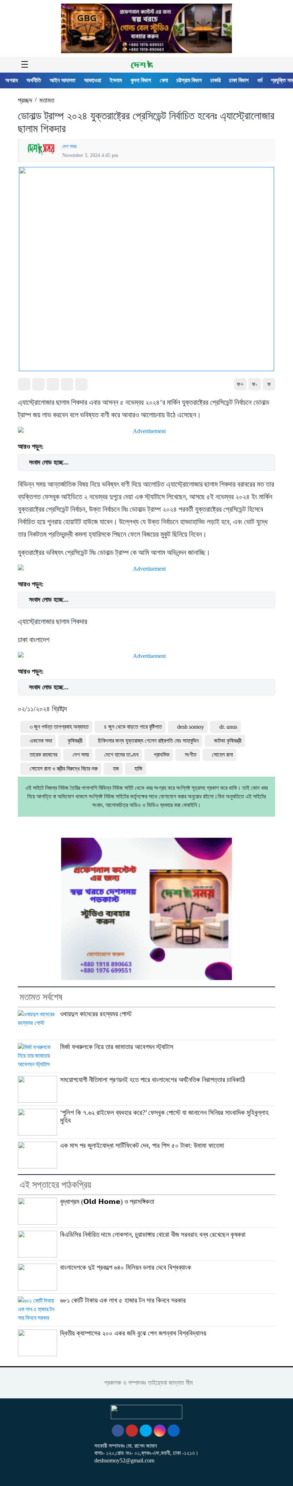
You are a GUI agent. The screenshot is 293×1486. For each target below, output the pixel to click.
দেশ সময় (69, 146)
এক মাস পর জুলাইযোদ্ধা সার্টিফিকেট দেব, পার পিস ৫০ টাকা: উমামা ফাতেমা (142, 1145)
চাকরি (215, 80)
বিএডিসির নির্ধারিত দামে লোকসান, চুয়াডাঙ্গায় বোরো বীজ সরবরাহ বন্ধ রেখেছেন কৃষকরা (152, 1234)
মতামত (46, 100)
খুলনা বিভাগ (140, 80)
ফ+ (240, 384)
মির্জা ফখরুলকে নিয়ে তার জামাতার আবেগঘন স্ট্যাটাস (116, 1046)
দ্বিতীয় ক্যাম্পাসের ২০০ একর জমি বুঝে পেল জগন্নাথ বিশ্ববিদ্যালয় (133, 1333)
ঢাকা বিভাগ (239, 80)
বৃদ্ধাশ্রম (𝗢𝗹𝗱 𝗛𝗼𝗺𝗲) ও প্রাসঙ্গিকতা (107, 1201)
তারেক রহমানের (43, 755)
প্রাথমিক (161, 755)
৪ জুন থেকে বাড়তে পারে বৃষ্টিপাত (133, 727)
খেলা (164, 80)
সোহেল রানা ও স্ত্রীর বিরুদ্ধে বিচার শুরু (64, 769)
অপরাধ (11, 80)
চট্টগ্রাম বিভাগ (189, 80)
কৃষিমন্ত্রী (75, 741)
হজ (116, 769)
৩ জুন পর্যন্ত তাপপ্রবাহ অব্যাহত (59, 727)
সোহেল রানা (222, 755)
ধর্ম (259, 80)
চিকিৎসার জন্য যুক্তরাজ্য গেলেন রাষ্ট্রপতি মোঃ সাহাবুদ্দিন (148, 741)
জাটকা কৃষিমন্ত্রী (228, 741)
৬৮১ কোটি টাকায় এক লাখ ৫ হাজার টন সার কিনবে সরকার (123, 1300)
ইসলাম (116, 80)
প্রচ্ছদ (25, 100)
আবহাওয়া (92, 80)
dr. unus (228, 727)
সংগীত (191, 755)
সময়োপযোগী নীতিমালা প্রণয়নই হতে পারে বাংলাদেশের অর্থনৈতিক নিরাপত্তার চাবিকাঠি (152, 1079)
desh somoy (190, 727)
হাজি (138, 769)
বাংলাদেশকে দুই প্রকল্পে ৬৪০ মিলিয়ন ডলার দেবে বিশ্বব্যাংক (125, 1267)
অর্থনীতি (33, 80)
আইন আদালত (62, 80)
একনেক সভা (41, 741)
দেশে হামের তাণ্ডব (121, 755)
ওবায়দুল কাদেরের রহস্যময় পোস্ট (95, 1014)
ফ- (254, 384)
